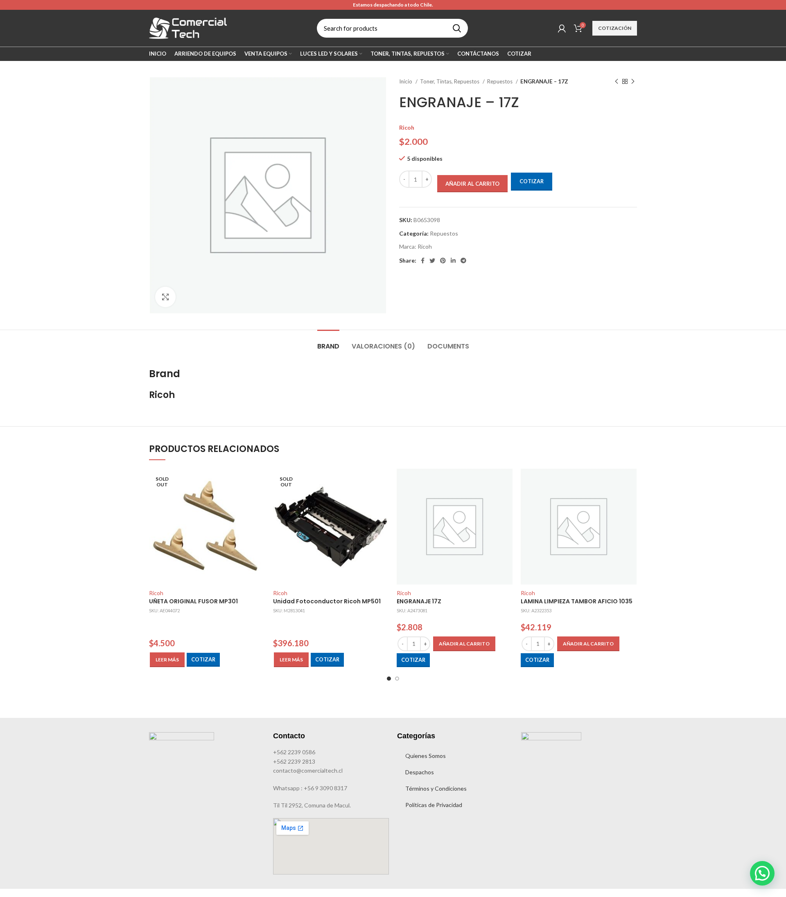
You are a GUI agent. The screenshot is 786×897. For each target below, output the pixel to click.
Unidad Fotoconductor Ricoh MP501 (327, 601)
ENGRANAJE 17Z (419, 601)
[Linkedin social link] (453, 260)
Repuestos (500, 81)
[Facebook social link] (422, 260)
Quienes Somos (425, 755)
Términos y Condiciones (436, 788)
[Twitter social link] (432, 260)
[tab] (328, 342)
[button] (464, 643)
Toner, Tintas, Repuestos (450, 81)
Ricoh (406, 127)
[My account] (562, 28)
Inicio (406, 81)
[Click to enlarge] (165, 297)
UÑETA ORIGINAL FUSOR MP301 (193, 601)
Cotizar (531, 181)
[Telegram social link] (463, 260)
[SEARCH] (457, 28)
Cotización (614, 28)
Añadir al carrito (472, 183)
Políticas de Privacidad (433, 804)
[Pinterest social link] (443, 260)
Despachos (419, 772)
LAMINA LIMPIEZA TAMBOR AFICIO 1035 (576, 601)
